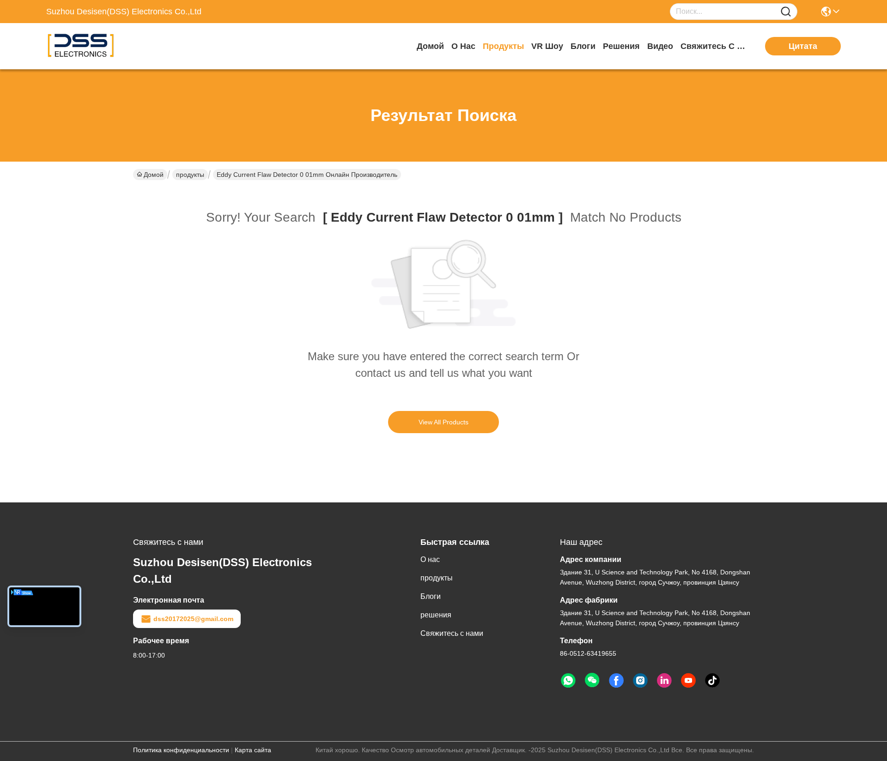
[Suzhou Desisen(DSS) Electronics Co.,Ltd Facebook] (616, 680)
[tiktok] (712, 680)
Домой (430, 46)
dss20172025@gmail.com (193, 618)
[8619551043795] (568, 680)
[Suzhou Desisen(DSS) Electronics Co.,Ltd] (97, 46)
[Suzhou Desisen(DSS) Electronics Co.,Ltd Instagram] (640, 680)
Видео (660, 46)
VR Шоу (547, 46)
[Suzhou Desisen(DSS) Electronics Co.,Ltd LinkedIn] (664, 680)
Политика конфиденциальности (181, 750)
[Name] (785, 12)
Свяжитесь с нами (715, 46)
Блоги (583, 46)
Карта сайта (253, 750)
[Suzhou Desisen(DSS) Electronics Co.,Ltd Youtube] (688, 680)
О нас (463, 46)
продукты (503, 46)
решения (621, 46)
